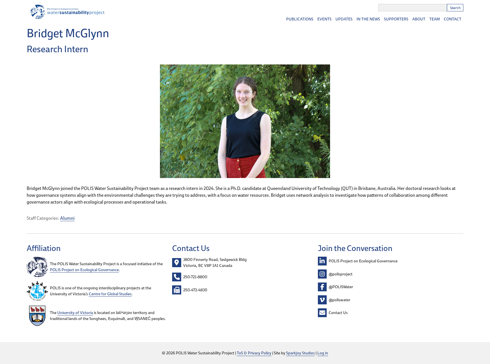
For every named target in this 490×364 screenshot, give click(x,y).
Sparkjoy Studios (300, 353)
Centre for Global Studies (110, 294)
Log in (322, 353)
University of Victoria (75, 312)
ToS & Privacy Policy (254, 353)
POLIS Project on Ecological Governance (84, 270)
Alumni (67, 218)
